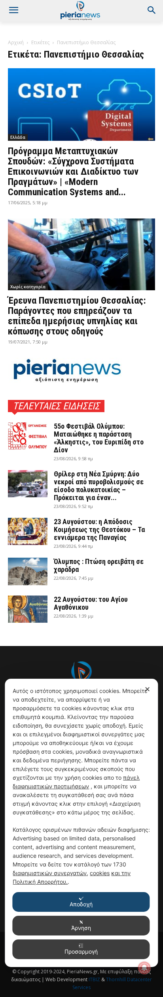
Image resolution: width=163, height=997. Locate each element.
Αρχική (16, 42)
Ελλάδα (17, 137)
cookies (100, 873)
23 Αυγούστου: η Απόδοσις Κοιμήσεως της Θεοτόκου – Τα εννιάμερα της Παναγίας (99, 529)
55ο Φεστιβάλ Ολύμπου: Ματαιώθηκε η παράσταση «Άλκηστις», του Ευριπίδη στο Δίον (99, 438)
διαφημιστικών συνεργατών (50, 873)
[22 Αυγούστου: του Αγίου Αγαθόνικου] (27, 609)
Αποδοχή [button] (81, 904)
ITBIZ (95, 979)
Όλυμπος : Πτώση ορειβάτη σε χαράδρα (99, 565)
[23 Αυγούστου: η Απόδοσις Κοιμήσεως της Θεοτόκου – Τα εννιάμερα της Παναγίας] (27, 531)
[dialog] (81, 823)
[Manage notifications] (144, 968)
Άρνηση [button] (81, 927)
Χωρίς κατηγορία (27, 286)
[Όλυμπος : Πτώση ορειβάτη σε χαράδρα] (27, 571)
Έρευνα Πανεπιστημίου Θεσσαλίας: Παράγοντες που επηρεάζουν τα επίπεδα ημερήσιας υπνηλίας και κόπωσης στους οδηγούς (77, 316)
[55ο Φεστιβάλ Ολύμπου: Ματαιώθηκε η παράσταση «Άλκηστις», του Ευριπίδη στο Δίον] (27, 436)
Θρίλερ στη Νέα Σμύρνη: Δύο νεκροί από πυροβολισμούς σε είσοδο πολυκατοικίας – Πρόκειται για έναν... (99, 486)
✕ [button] (147, 689)
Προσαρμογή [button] (81, 951)
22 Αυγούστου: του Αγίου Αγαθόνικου (91, 603)
